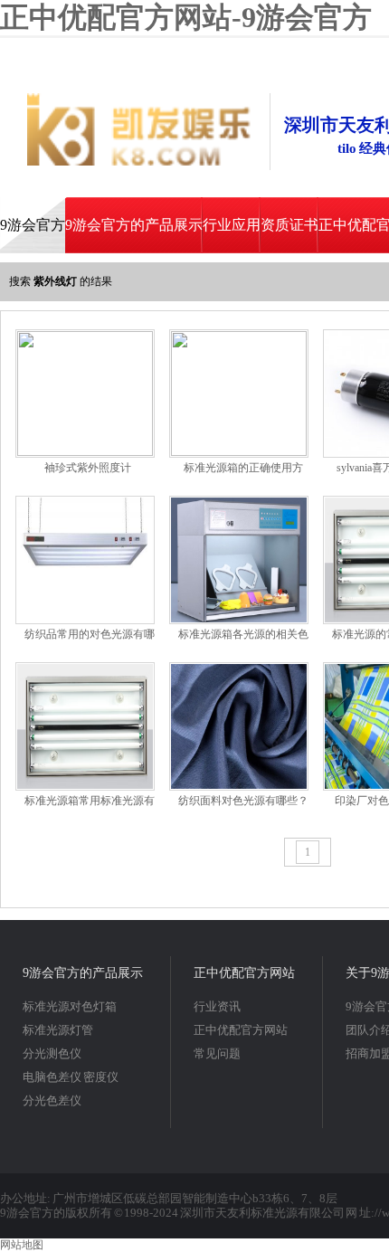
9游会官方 (32, 224)
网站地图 (21, 1244)
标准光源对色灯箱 (70, 1006)
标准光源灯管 (58, 1030)
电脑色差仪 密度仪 (71, 1077)
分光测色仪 (52, 1053)
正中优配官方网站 (244, 973)
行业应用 (232, 224)
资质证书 (289, 224)
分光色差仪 (52, 1100)
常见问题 (217, 1053)
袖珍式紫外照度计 (87, 467)
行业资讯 (217, 1006)
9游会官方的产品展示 (134, 224)
